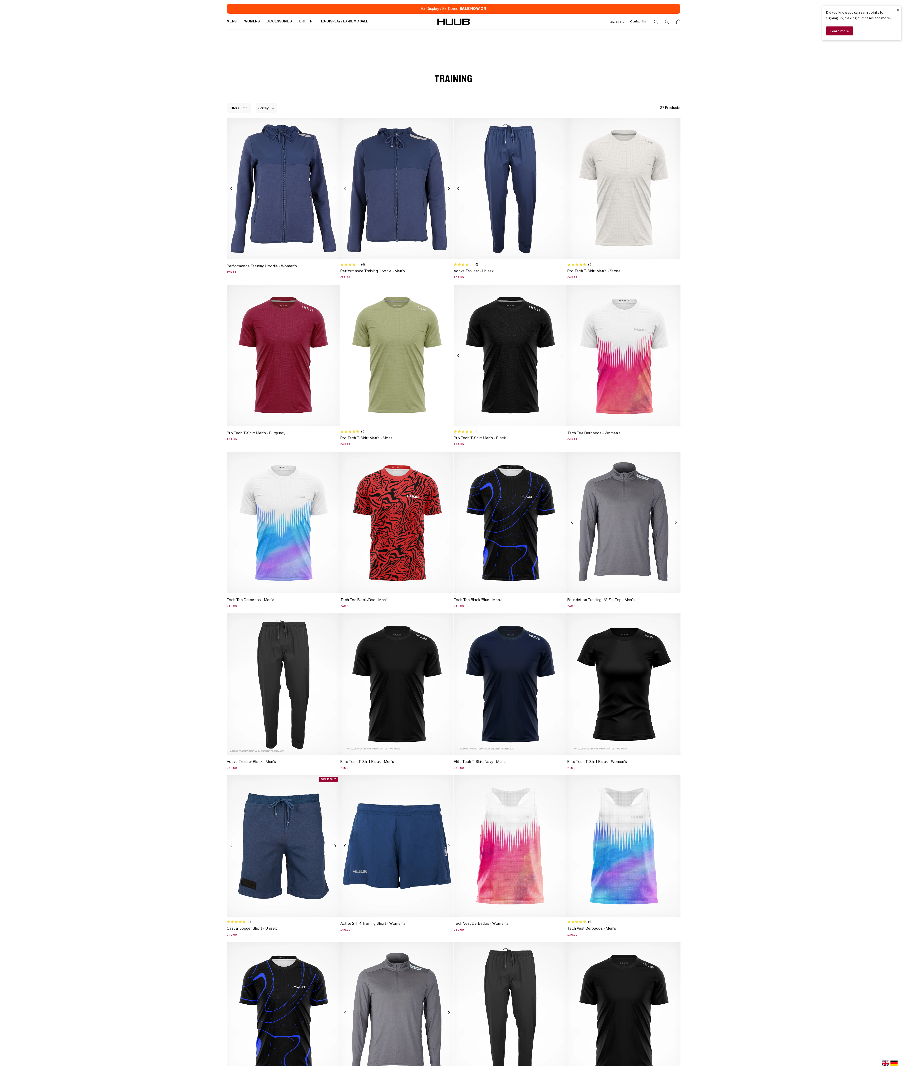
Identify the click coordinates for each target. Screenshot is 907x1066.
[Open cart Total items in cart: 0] (678, 22)
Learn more (839, 31)
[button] (266, 108)
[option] (894, 1063)
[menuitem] (232, 22)
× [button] (898, 10)
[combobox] (885, 1063)
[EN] (885, 1063)
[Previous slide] (231, 189)
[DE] (894, 1063)
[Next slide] (335, 189)
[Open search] (656, 22)
